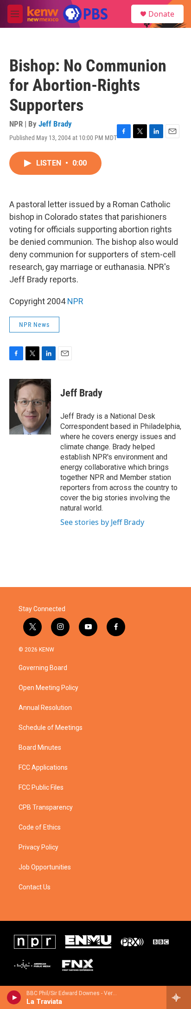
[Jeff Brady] (30, 406)
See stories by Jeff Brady (102, 522)
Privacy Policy (38, 847)
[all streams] (178, 997)
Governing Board (43, 667)
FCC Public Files (41, 787)
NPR (75, 301)
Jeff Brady (55, 123)
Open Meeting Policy (48, 687)
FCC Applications (43, 767)
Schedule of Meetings (51, 727)
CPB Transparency (46, 807)
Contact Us (35, 887)
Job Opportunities (45, 867)
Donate (161, 14)
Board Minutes (40, 747)
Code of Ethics (40, 827)
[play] (14, 997)
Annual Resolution (45, 707)
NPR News (34, 324)
